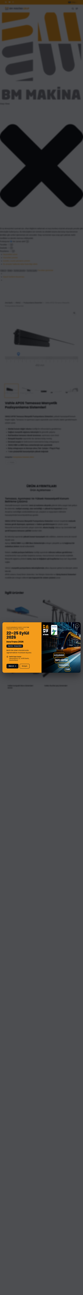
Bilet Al (11, 666)
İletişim (24, 666)
